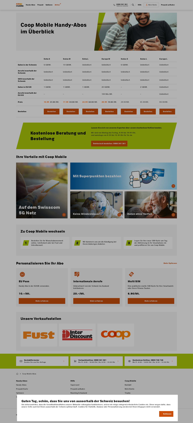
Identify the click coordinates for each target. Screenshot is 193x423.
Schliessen (167, 414)
